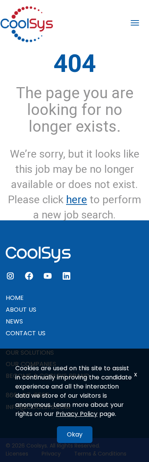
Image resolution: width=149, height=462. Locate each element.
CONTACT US (25, 333)
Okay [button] (75, 434)
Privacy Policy (76, 413)
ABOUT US (21, 309)
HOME (15, 297)
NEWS (14, 321)
